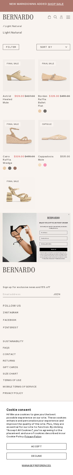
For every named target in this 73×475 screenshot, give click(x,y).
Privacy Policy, (46, 258)
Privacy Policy (33, 436)
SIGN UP (53, 249)
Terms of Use (51, 258)
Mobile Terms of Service (60, 258)
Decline (36, 456)
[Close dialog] (69, 214)
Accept (36, 446)
